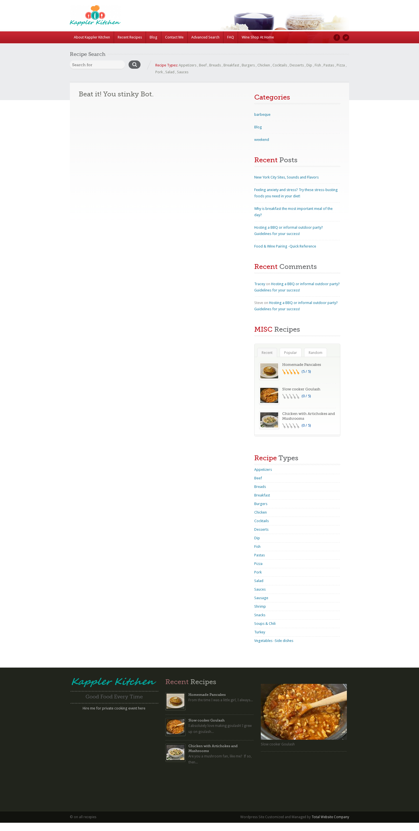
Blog (153, 37)
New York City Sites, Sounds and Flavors (286, 177)
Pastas (329, 65)
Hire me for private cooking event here (114, 708)
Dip (309, 65)
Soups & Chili (265, 623)
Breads (215, 65)
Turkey (259, 632)
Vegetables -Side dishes (273, 641)
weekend (261, 139)
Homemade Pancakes (301, 364)
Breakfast (231, 65)
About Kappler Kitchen (92, 37)
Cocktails (279, 65)
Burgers (248, 65)
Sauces (182, 72)
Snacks (259, 615)
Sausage (261, 598)
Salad (169, 72)
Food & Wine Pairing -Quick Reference (285, 246)
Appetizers (187, 65)
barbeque (262, 114)
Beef (203, 65)
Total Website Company (330, 817)
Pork (159, 72)
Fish (318, 65)
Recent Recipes (130, 37)
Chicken (263, 65)
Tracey (259, 284)
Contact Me (174, 37)
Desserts (297, 65)
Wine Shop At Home (258, 37)
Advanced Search (205, 37)
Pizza (341, 65)
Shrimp (260, 606)
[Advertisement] (114, 752)
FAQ (230, 37)
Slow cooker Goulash (301, 389)
